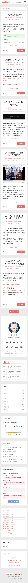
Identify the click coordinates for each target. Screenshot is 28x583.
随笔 (12, 19)
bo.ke (19, 576)
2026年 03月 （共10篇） (9, 524)
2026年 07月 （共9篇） (8, 516)
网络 (12, 223)
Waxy (21, 580)
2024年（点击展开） (8, 532)
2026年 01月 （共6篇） (8, 528)
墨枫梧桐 (10, 17)
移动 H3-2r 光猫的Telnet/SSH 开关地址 (14, 262)
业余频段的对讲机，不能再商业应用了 (12, 366)
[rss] (21, 342)
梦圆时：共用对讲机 (14, 59)
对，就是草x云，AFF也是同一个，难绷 (12, 459)
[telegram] (17, 342)
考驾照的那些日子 (14, 14)
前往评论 (21, 50)
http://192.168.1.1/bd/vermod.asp (11, 284)
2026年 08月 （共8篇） (8, 514)
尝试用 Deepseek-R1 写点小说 (14, 103)
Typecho (13, 580)
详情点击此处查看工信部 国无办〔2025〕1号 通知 (14, 78)
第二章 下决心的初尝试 (14, 562)
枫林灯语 (6, 2)
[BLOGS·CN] (16, 574)
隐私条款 (20, 578)
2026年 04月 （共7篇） (8, 522)
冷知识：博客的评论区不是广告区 (11, 376)
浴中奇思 (12, 64)
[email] (7, 342)
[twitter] (14, 342)
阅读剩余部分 (13, 45)
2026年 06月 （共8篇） (8, 518)
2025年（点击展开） (8, 530)
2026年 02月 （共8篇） (8, 526)
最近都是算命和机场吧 (8, 454)
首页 (3, 8)
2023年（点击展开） (8, 534)
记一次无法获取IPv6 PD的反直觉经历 (14, 217)
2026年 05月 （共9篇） (8, 520)
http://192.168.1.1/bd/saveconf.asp (12, 290)
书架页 (12, 566)
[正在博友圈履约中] (9, 574)
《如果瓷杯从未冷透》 (14, 560)
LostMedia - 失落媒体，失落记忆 (14, 154)
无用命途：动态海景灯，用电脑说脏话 (12, 371)
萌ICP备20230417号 (12, 576)
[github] (10, 342)
